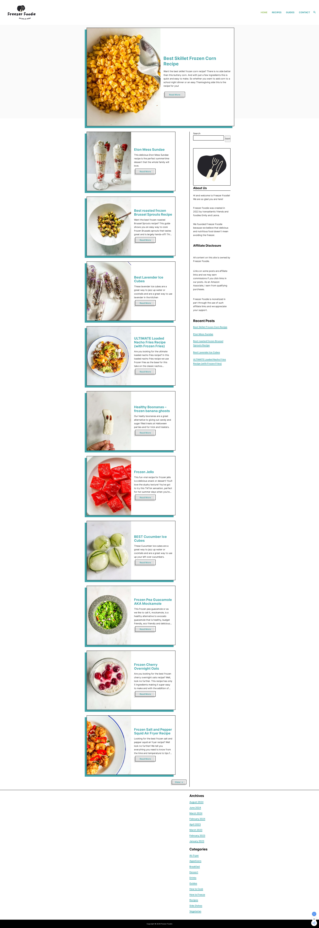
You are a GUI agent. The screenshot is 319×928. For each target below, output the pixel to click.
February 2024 (197, 819)
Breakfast (194, 866)
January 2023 (196, 841)
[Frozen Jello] (109, 485)
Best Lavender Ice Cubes (148, 279)
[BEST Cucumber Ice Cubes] (109, 550)
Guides (193, 883)
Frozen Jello (144, 472)
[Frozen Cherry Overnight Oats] (109, 680)
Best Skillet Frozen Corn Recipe (189, 61)
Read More (175, 95)
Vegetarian (195, 911)
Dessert (193, 872)
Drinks (192, 877)
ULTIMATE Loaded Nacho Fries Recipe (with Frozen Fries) (150, 342)
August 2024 (196, 802)
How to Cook (196, 889)
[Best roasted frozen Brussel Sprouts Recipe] (109, 226)
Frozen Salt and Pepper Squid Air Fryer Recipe (153, 731)
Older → (179, 782)
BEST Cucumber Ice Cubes (150, 539)
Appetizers (195, 861)
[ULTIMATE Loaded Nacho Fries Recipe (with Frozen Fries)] (109, 355)
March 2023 (195, 830)
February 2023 (197, 835)
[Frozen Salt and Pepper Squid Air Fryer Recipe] (109, 745)
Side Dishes (195, 905)
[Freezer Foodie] (41, 12)
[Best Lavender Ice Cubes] (109, 291)
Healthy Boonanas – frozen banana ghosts (152, 409)
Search (196, 133)
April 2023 (195, 824)
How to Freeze (197, 894)
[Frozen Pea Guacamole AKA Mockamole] (109, 615)
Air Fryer (194, 855)
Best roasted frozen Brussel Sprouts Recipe (153, 212)
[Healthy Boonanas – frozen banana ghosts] (109, 420)
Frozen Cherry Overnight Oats (146, 667)
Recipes (193, 900)
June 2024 (195, 807)
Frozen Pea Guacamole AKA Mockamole (153, 602)
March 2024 (195, 813)
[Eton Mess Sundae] (109, 161)
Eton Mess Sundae (149, 149)
